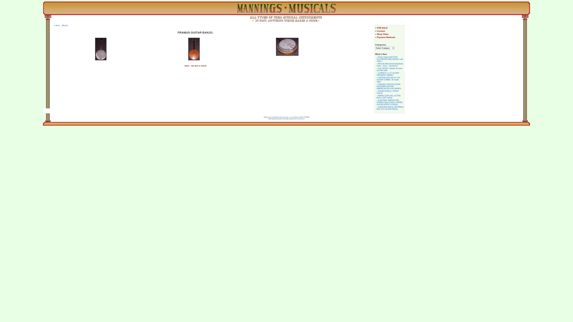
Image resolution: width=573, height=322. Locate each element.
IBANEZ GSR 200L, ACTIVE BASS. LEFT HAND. (389, 97)
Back (58, 25)
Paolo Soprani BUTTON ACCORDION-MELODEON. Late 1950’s (390, 59)
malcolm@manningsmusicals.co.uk (280, 117)
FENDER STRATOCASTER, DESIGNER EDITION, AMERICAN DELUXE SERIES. (389, 86)
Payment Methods (386, 37)
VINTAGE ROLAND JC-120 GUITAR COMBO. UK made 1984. (388, 80)
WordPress (301, 119)
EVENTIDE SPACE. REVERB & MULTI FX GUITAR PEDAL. (390, 108)
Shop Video (383, 34)
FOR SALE (382, 28)
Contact (381, 31)
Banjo (64, 25)
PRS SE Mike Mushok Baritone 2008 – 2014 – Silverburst (390, 65)
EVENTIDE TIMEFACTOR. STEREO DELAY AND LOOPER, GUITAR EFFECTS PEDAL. (390, 102)
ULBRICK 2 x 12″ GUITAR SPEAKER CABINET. (388, 74)
